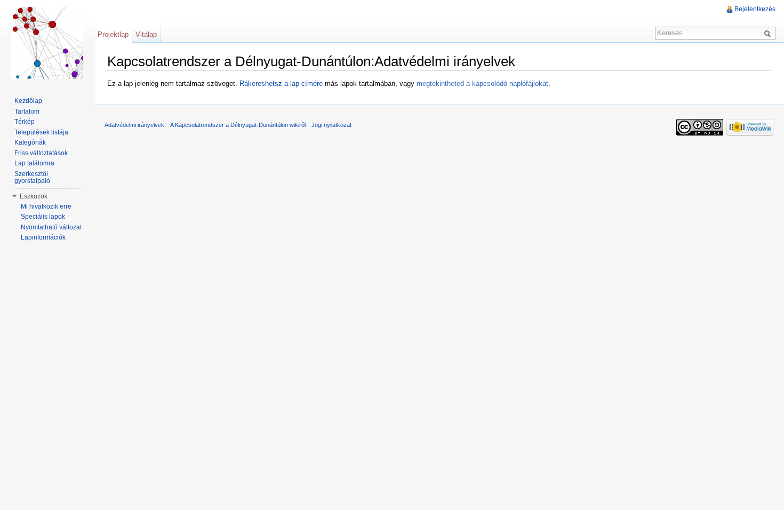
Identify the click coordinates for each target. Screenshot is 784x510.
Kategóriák (30, 142)
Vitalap (146, 34)
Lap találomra (34, 163)
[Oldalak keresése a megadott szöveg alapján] (769, 33)
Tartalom (26, 111)
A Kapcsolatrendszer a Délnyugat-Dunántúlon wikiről (238, 125)
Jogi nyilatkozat (331, 125)
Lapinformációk (43, 237)
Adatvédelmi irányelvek (134, 125)
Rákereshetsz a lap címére (281, 83)
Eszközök (33, 196)
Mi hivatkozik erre (46, 206)
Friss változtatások (41, 153)
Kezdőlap (28, 101)
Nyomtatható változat (51, 227)
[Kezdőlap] (47, 42)
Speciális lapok (43, 216)
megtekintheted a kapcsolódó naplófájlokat (482, 83)
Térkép (24, 121)
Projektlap (113, 34)
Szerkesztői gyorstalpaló (32, 177)
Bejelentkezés (754, 9)
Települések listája (41, 132)
